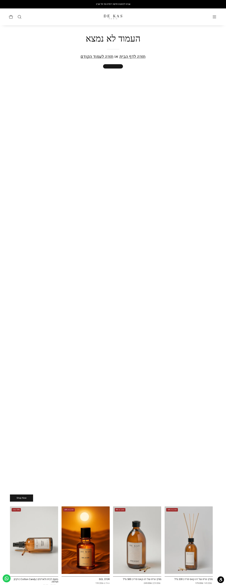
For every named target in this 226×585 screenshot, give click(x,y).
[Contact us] (7, 578)
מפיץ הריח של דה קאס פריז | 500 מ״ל (142, 579)
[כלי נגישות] (220, 579)
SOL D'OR (104, 579)
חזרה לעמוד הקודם (97, 57)
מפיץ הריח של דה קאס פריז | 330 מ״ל (193, 579)
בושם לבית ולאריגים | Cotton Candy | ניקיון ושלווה (36, 580)
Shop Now (21, 498)
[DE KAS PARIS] (113, 17)
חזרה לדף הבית (132, 57)
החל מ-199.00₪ (102, 583)
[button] (19, 16)
